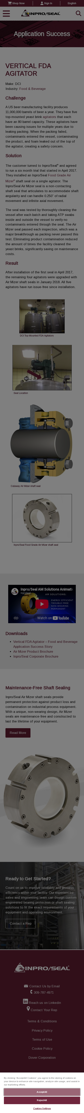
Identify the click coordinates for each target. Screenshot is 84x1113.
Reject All (42, 1100)
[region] (42, 1092)
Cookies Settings (42, 1108)
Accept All (42, 1092)
